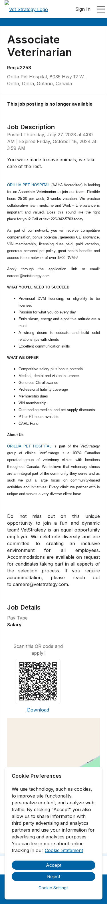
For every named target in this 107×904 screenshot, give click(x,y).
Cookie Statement (64, 850)
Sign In (82, 9)
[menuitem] (26, 9)
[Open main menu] (101, 9)
